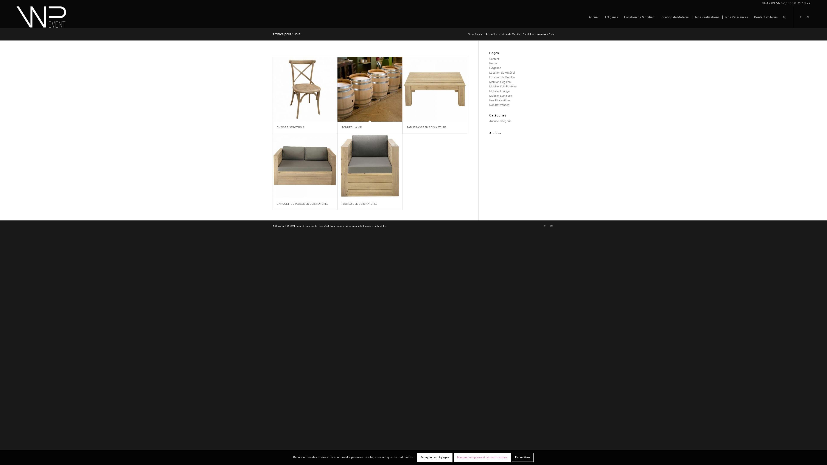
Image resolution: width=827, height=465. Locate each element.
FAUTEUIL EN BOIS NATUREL (359, 203)
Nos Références (499, 105)
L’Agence (495, 68)
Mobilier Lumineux (500, 95)
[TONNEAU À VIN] (369, 89)
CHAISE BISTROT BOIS (290, 127)
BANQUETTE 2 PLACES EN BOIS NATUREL (302, 203)
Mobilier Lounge (499, 91)
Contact (494, 58)
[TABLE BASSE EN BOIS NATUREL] (435, 89)
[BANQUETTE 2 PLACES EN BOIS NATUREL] (304, 165)
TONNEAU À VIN (352, 127)
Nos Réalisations (499, 100)
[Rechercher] (784, 17)
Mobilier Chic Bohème (502, 86)
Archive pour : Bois (286, 34)
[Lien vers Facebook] (800, 17)
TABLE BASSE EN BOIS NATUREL (427, 127)
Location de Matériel (502, 72)
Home (493, 63)
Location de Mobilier (502, 77)
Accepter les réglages (434, 457)
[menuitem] (594, 17)
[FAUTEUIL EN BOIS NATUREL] (369, 165)
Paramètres (522, 457)
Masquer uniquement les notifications (482, 457)
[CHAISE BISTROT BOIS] (304, 89)
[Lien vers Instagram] (807, 17)
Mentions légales (500, 82)
